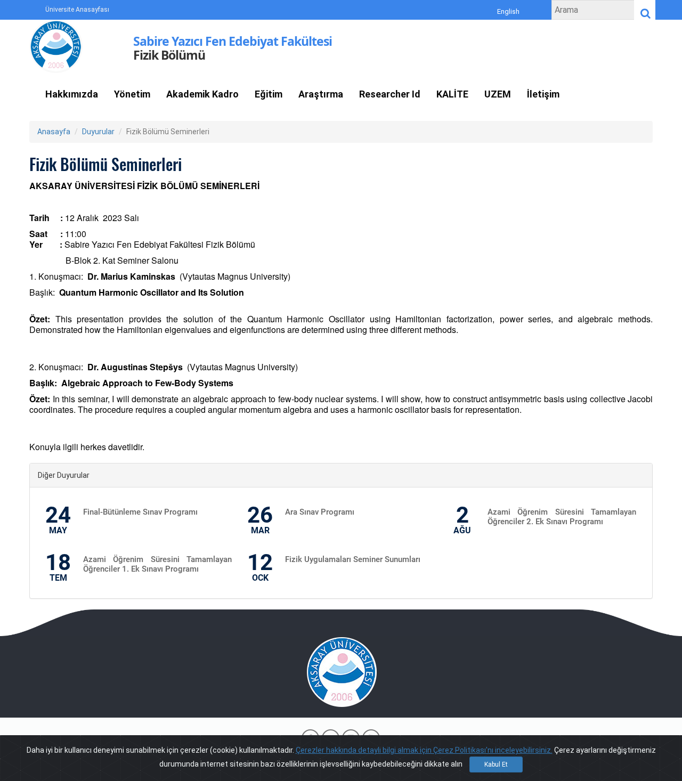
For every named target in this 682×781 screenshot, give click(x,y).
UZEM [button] (497, 94)
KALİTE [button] (452, 94)
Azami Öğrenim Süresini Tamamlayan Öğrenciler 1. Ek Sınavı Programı (157, 564)
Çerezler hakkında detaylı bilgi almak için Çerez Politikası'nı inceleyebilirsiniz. (424, 750)
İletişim (543, 94)
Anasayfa (53, 131)
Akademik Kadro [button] (202, 94)
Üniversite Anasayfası (77, 9)
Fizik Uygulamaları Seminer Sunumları (352, 559)
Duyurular (98, 131)
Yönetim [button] (132, 94)
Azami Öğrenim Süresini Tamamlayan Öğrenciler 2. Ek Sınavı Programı (562, 516)
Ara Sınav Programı (319, 512)
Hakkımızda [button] (71, 94)
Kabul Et (496, 764)
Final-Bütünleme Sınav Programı (140, 512)
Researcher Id (389, 94)
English (508, 11)
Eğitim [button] (268, 94)
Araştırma (320, 94)
